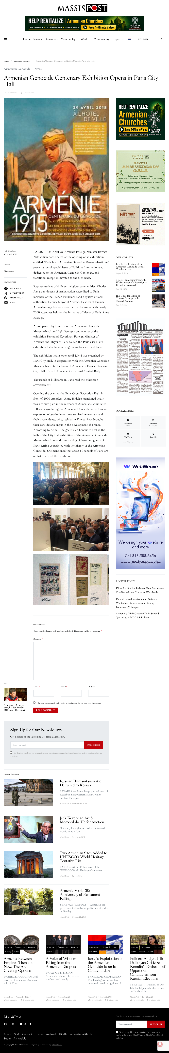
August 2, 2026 (122, 273)
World (84, 39)
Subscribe (93, 745)
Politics (142, 951)
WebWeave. (57, 1045)
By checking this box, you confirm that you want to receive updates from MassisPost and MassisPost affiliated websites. (56, 754)
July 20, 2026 (121, 289)
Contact (27, 1034)
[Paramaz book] (140, 223)
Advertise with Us (81, 1034)
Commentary (101, 39)
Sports (118, 39)
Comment (38, 639)
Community (68, 39)
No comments (11, 93)
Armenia (50, 39)
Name (36, 687)
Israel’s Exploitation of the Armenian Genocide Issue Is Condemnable (131, 266)
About (7, 1034)
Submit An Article (15, 1038)
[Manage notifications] (160, 1044)
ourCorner (93, 951)
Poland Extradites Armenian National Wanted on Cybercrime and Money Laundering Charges (136, 603)
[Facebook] (5, 1024)
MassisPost (9, 270)
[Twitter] (13, 1024)
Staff (17, 1034)
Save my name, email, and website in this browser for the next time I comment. (69, 703)
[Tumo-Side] (140, 170)
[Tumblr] (30, 1024)
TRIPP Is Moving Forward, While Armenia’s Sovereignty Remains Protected (131, 282)
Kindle (63, 1034)
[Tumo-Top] (84, 23)
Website (91, 687)
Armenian (51, 947)
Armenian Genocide (22, 61)
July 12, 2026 (121, 305)
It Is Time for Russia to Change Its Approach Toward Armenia (128, 298)
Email (64, 687)
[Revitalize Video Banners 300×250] (140, 118)
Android (51, 1034)
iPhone (39, 1034)
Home (27, 39)
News (36, 39)
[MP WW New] (140, 513)
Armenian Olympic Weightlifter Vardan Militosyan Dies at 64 (14, 707)
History (8, 951)
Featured (31, 947)
